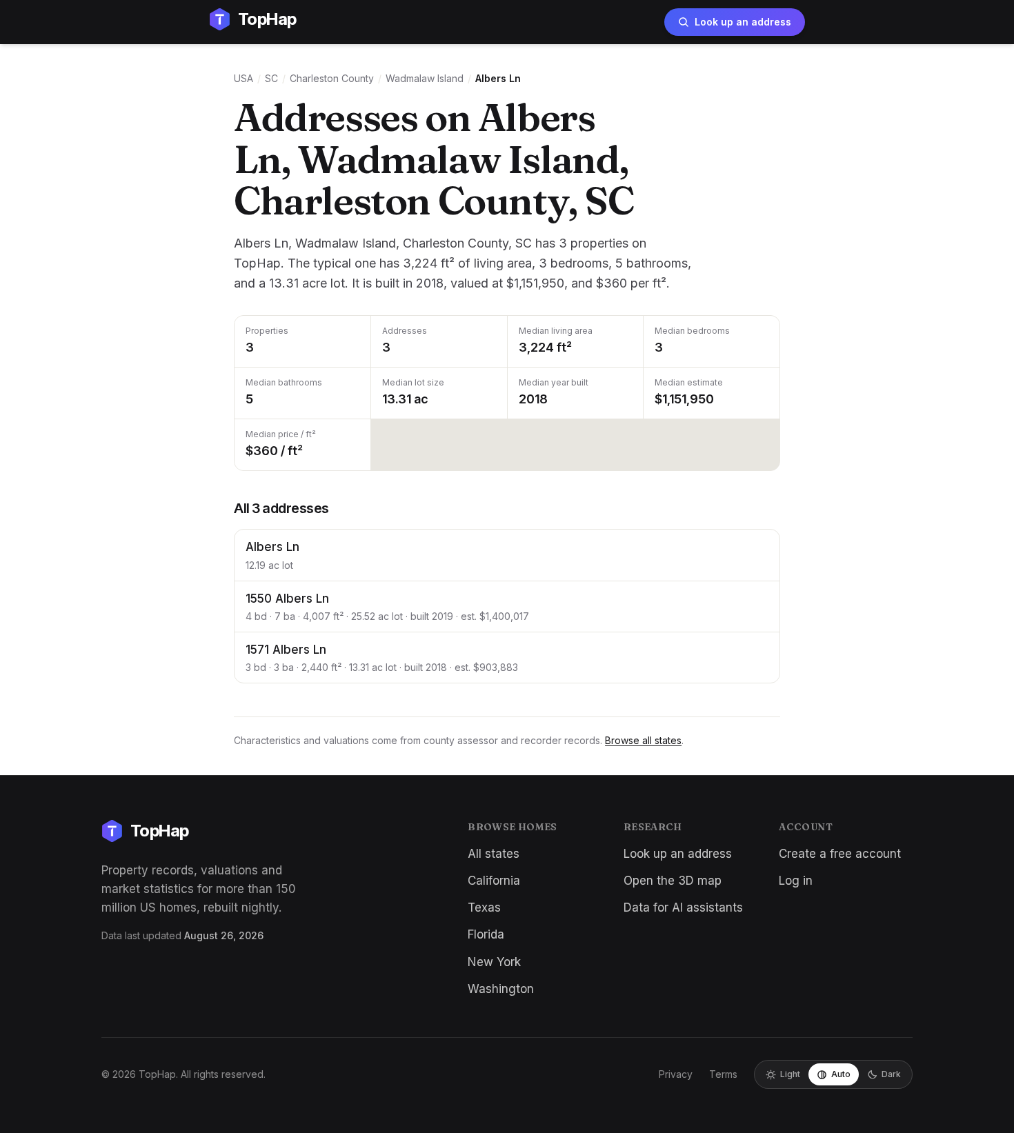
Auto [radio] (841, 1074)
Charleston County (332, 78)
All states (493, 854)
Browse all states (643, 740)
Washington (501, 989)
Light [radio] (790, 1074)
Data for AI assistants (683, 907)
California (494, 881)
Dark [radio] (891, 1074)
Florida (486, 934)
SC (271, 78)
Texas (484, 907)
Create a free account (840, 854)
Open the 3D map (673, 881)
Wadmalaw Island (425, 78)
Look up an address (743, 22)
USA (243, 78)
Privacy (676, 1074)
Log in (796, 881)
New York (494, 962)
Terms (723, 1074)
